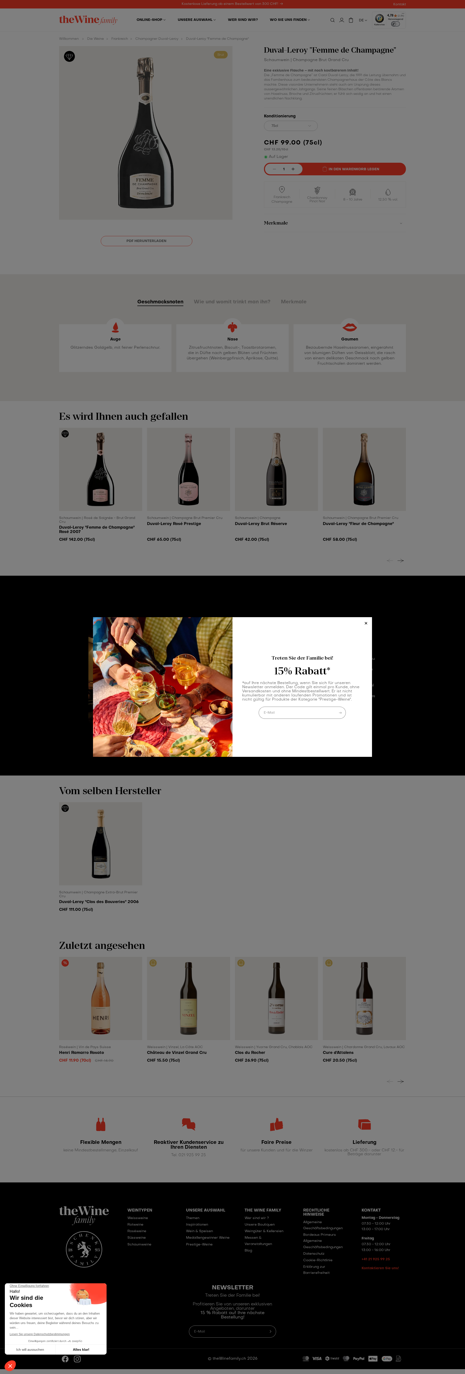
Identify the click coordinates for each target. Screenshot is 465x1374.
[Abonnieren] (340, 713)
